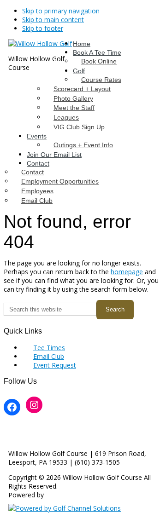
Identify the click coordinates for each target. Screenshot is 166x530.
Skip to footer (42, 28)
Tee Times (49, 347)
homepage (127, 271)
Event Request (54, 365)
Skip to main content (53, 19)
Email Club (48, 356)
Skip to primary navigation (61, 10)
